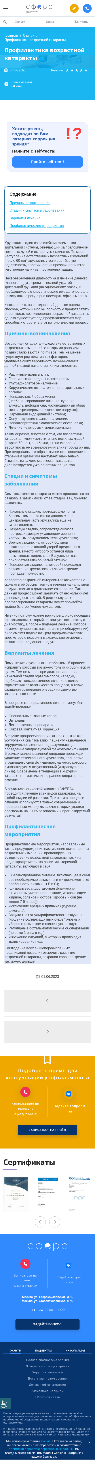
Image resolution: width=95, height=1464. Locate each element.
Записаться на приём (48, 1391)
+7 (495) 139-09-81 (25, 1114)
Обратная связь (47, 1397)
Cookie (46, 1441)
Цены (50, 22)
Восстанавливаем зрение (47, 1379)
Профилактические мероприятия (37, 225)
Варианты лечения (25, 218)
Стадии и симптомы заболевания (37, 210)
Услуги (20, 22)
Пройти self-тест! (47, 162)
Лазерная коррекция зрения (48, 1366)
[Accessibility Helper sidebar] (5, 1403)
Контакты (81, 22)
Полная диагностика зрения (47, 1360)
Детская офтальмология (47, 1385)
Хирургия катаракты (47, 1372)
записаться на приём (47, 1130)
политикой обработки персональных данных (41, 1449)
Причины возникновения (30, 203)
